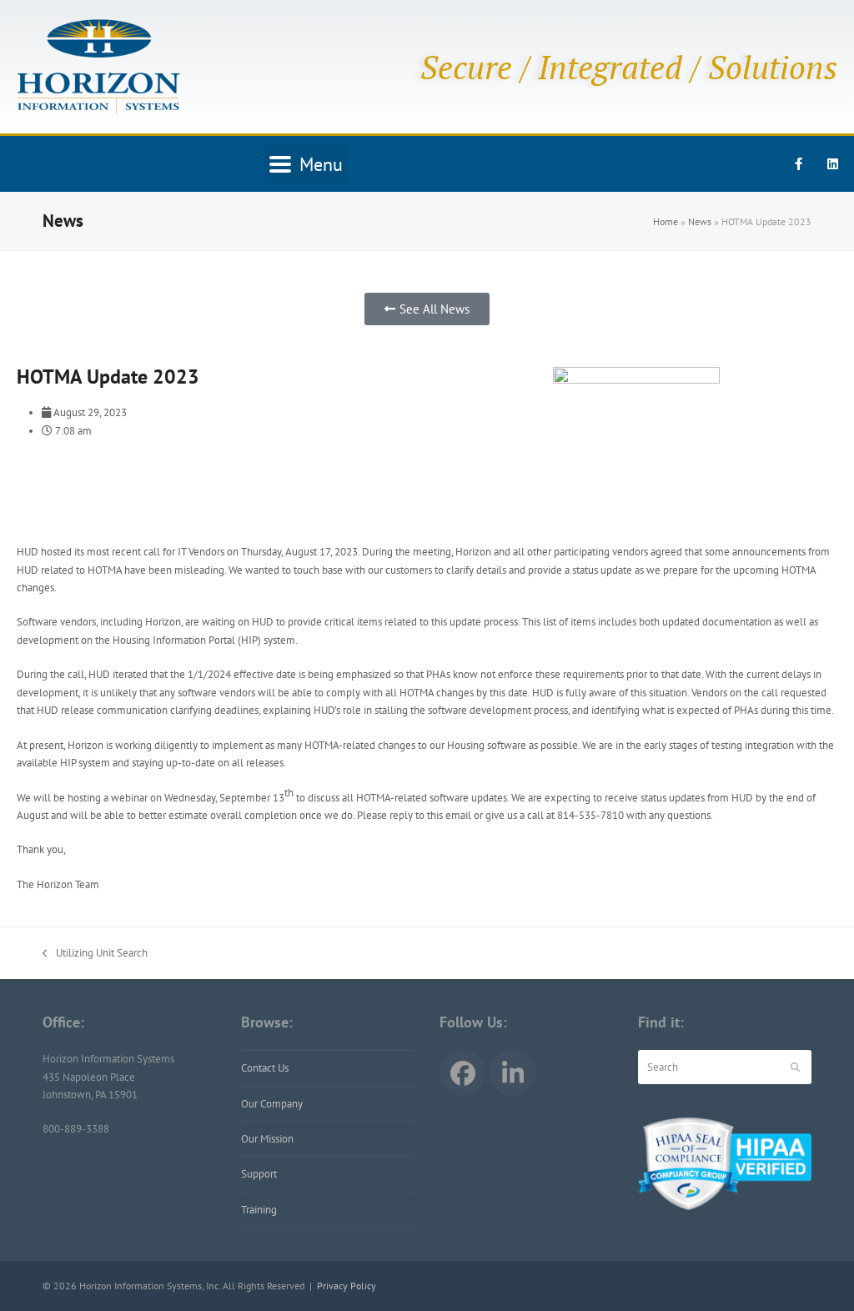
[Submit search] (795, 1067)
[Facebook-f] (798, 164)
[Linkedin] (833, 164)
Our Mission (267, 1139)
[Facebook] (462, 1073)
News (699, 221)
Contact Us (265, 1068)
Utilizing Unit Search (95, 952)
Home (665, 221)
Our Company (272, 1104)
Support (259, 1174)
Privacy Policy (346, 1285)
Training (259, 1210)
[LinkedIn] (512, 1073)
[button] (305, 163)
